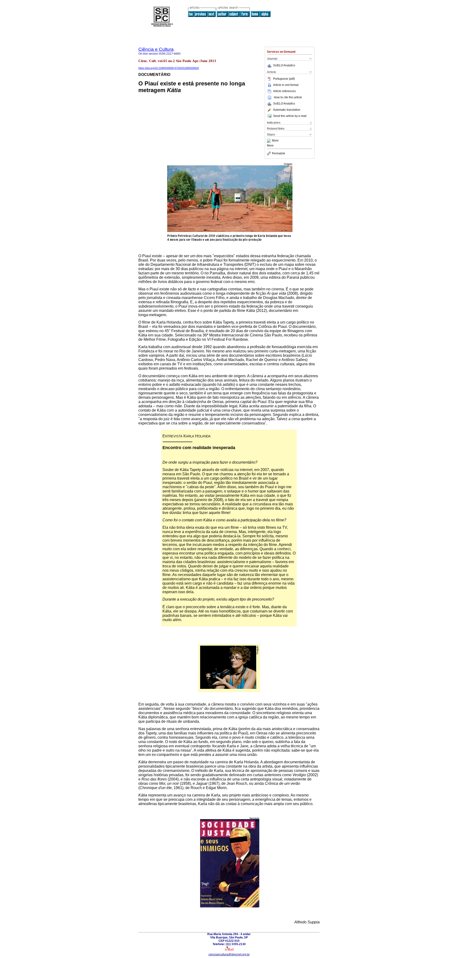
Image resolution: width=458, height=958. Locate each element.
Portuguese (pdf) (284, 78)
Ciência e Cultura (156, 49)
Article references (284, 91)
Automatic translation (286, 109)
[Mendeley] (269, 140)
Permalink (278, 153)
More (275, 140)
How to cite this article (288, 97)
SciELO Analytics (284, 65)
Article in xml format (285, 85)
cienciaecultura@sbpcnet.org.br (229, 954)
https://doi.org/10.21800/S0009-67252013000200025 (168, 68)
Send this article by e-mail (290, 116)
